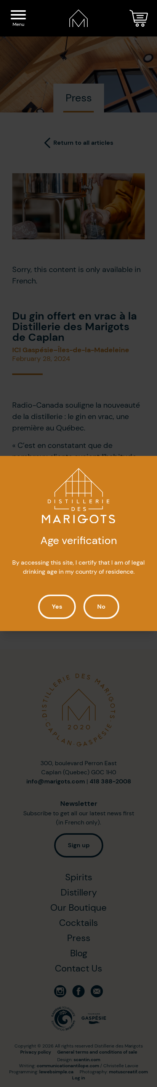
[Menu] (18, 16)
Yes (57, 607)
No (101, 607)
